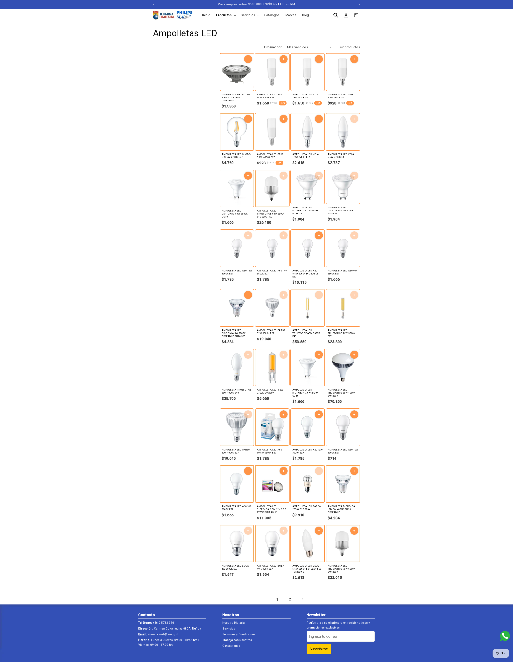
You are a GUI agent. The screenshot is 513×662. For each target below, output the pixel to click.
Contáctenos (231, 645)
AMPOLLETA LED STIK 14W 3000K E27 (270, 96)
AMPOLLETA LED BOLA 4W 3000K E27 (270, 567)
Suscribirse (319, 649)
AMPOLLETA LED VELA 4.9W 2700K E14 (305, 156)
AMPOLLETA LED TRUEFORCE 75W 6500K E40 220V (341, 569)
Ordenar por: (273, 47)
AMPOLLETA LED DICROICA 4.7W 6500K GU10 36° (305, 210)
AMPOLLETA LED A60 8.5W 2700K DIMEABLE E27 (305, 273)
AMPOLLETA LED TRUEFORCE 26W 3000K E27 (341, 333)
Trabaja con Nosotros (237, 640)
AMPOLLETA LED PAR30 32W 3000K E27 (271, 332)
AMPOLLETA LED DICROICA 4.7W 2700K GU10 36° (341, 210)
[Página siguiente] (302, 599)
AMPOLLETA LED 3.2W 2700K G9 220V (270, 391)
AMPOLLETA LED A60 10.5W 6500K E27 (269, 451)
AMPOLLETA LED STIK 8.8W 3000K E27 (340, 96)
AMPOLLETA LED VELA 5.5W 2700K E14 (341, 156)
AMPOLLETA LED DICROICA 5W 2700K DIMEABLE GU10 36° (233, 333)
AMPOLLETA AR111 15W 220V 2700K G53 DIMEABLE (236, 97)
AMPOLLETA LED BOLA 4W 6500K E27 (235, 567)
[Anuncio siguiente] (359, 4)
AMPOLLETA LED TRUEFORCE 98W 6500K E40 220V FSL (271, 214)
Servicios (228, 628)
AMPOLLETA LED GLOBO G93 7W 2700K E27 (236, 156)
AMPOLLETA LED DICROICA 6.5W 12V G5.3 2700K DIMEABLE (271, 509)
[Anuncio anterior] (153, 4)
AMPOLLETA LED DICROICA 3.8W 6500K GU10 (235, 213)
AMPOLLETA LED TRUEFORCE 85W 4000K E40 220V (341, 393)
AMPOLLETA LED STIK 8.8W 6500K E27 (270, 156)
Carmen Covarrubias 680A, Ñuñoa (177, 628)
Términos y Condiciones (238, 634)
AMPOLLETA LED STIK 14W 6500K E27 (305, 96)
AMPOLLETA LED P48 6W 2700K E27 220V (306, 508)
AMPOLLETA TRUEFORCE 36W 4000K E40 (236, 391)
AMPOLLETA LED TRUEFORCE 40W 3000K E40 (306, 333)
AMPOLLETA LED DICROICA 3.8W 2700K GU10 (305, 393)
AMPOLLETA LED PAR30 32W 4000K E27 (236, 451)
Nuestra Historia (233, 622)
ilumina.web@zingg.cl (163, 634)
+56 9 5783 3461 (164, 622)
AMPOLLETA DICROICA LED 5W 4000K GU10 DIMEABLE (341, 509)
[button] (225, 15)
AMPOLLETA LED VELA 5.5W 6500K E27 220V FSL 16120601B (306, 569)
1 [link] (277, 599)
